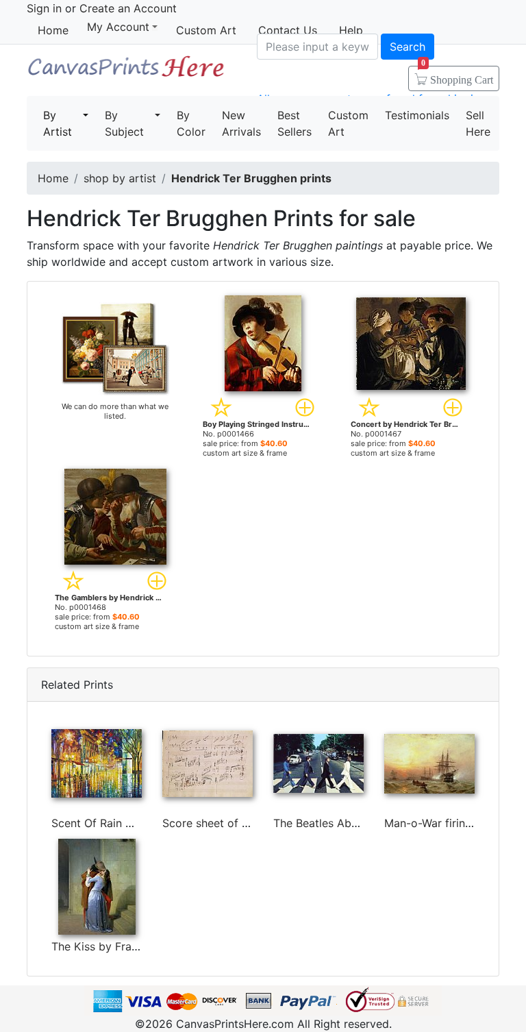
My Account (118, 27)
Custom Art (206, 30)
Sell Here (478, 123)
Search (407, 46)
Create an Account (128, 8)
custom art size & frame (245, 453)
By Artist (57, 123)
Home (53, 30)
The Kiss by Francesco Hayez (128, 946)
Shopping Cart (457, 75)
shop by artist (120, 178)
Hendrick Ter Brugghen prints (251, 178)
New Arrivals (241, 123)
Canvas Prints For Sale (125, 71)
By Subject (124, 123)
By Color (191, 123)
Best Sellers (294, 123)
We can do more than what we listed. (115, 411)
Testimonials (417, 115)
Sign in (44, 8)
